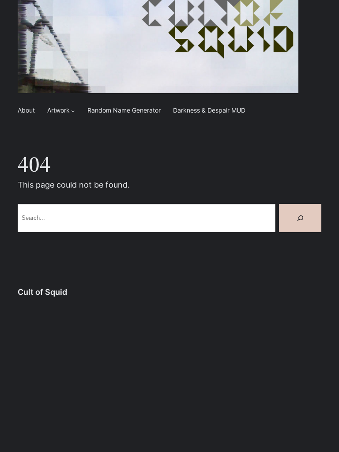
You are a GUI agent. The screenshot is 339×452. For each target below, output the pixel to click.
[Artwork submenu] (73, 111)
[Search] (300, 218)
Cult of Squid (42, 292)
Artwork (58, 110)
